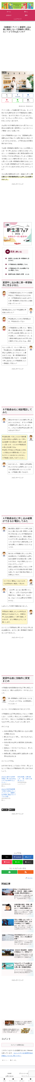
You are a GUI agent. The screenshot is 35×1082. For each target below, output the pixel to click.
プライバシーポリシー (25, 1073)
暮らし (12, 809)
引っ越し (6, 809)
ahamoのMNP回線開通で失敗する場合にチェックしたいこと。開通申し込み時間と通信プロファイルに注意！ (8, 792)
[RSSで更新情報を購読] (26, 872)
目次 (12, 251)
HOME (9, 1073)
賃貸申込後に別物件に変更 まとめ (18, 274)
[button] (28, 100)
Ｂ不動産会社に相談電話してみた (18, 264)
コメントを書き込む (17, 1045)
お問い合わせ (9, 1076)
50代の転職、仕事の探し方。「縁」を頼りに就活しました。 (25, 778)
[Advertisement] (17, 52)
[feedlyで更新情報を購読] (9, 872)
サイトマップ (25, 1076)
